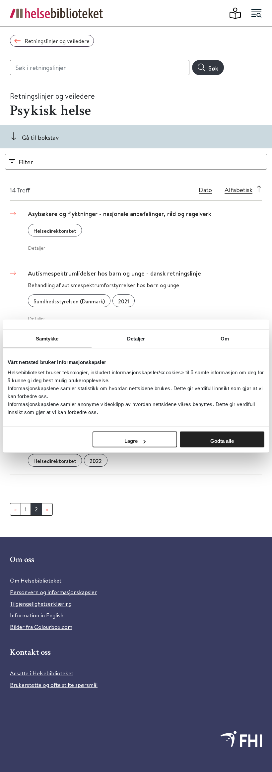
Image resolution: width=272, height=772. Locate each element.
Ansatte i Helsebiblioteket (41, 673)
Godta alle (222, 441)
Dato (205, 189)
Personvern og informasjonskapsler (53, 592)
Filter (26, 162)
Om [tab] (225, 338)
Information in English (36, 615)
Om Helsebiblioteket (35, 580)
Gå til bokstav (40, 137)
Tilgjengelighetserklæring (41, 603)
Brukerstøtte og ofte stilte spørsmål (54, 685)
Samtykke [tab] (47, 338)
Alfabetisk (238, 189)
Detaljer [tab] (136, 338)
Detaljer (36, 248)
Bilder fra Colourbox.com (41, 627)
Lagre (131, 441)
